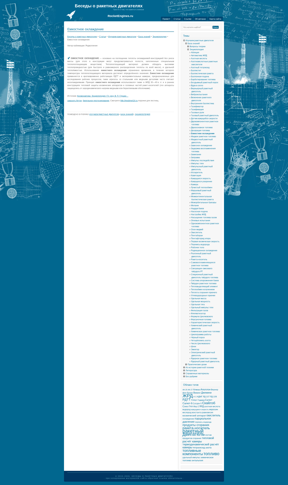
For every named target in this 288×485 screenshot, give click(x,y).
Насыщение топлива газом (204, 217)
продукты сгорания (195, 425)
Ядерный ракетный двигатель (205, 361)
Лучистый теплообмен (201, 187)
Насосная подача (199, 211)
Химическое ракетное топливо (205, 331)
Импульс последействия (202, 160)
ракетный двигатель (193, 432)
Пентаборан (197, 235)
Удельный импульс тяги (202, 307)
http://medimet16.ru (129, 101)
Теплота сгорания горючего (204, 292)
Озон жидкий (197, 229)
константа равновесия (202, 412)
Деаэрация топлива (200, 130)
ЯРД (201, 406)
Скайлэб (208, 403)
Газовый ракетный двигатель (205, 115)
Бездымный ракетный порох (204, 82)
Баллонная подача (200, 76)
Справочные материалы (197, 373)
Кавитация (196, 175)
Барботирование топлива (203, 79)
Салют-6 (187, 403)
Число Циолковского (200, 343)
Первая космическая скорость (205, 241)
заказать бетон (74, 101)
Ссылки (187, 19)
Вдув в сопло (197, 85)
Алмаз (196, 389)
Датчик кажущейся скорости (204, 118)
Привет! (166, 19)
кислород (186, 412)
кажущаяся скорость (200, 409)
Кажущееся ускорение (201, 181)
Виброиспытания (199, 94)
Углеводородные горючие (203, 295)
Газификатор (197, 106)
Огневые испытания (200, 220)
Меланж (195, 205)
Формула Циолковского (202, 316)
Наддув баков (197, 208)
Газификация (197, 109)
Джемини (206, 392)
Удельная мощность (200, 301)
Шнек (193, 346)
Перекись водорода (200, 244)
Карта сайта (215, 19)
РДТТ (186, 399)
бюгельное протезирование (96, 101)
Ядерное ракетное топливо (204, 358)
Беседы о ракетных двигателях (108, 5)
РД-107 (206, 397)
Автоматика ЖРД (199, 55)
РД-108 (213, 397)
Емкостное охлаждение (202, 133)
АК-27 (190, 390)
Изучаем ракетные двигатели (122, 37)
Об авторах (200, 19)
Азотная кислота (199, 58)
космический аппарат (194, 415)
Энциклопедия (159, 37)
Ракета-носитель (199, 259)
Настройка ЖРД (198, 214)
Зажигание (196, 154)
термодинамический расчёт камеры (200, 446)
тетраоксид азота (202, 447)
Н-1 (194, 397)
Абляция (195, 52)
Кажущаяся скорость (201, 178)
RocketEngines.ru (120, 16)
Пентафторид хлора (200, 238)
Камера (194, 184)
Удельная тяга (198, 304)
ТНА (191, 406)
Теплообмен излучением (202, 289)
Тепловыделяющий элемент (204, 286)
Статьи (177, 19)
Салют (208, 400)
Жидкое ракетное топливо (203, 136)
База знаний (144, 37)
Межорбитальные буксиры (203, 202)
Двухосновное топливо (202, 127)
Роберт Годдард (197, 400)
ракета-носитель (196, 428)
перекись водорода (203, 422)
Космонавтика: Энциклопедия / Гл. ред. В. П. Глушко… (102, 96)
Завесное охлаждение (201, 145)
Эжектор (195, 349)
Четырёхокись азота (200, 340)
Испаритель (196, 172)
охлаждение (188, 419)
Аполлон (205, 389)
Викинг (197, 393)
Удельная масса (198, 298)
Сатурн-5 (197, 403)
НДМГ (199, 397)
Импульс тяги (197, 163)
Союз (185, 406)
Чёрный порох (198, 337)
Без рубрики (191, 376)
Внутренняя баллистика (202, 103)
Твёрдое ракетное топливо (203, 283)
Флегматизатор (198, 313)
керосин (213, 409)
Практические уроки (197, 364)
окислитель (213, 415)
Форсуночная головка (201, 319)
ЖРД (187, 395)
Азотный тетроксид (200, 67)
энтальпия (197, 460)
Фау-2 (196, 406)
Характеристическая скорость (205, 322)
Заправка (195, 157)
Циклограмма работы (201, 334)
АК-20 (184, 390)
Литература (191, 370)
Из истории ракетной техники (200, 367)
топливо (211, 453)
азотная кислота (212, 406)
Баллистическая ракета (202, 73)
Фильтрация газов (199, 310)
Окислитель (196, 232)
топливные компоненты (192, 452)
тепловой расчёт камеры (198, 439)
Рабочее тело (197, 247)
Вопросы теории (198, 46)
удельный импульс (191, 457)
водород (186, 409)
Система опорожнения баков (205, 280)
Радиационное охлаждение (204, 250)
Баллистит (196, 70)
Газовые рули (197, 112)
